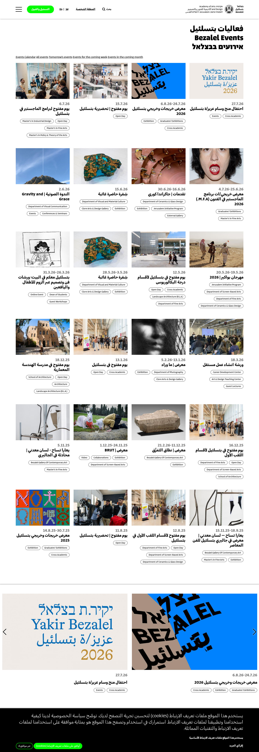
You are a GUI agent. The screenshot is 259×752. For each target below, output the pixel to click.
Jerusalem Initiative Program (168, 208)
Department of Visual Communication (47, 206)
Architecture (60, 384)
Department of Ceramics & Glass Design (163, 201)
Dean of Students (58, 294)
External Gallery (175, 215)
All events (42, 57)
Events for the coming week (90, 57)
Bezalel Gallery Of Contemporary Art (165, 457)
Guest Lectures (233, 386)
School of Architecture (39, 377)
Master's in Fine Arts (57, 128)
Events (215, 116)
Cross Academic (233, 116)
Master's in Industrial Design (36, 121)
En (61, 9)
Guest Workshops (58, 301)
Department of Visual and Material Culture (103, 201)
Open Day (120, 116)
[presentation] (194, 631)
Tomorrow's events (60, 57)
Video (84, 457)
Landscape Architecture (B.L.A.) (167, 296)
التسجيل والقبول (40, 9)
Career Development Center (227, 372)
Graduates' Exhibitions (171, 121)
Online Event (37, 294)
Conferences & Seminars (54, 213)
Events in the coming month (125, 57)
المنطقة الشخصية (85, 9)
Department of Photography (168, 372)
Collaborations (101, 457)
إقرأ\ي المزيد (236, 746)
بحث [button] (108, 9)
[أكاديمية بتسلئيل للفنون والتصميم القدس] (214, 9)
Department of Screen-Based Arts (224, 291)
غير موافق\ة (24, 746)
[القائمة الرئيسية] (19, 9)
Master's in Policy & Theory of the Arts (48, 135)
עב (67, 9)
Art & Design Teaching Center (226, 379)
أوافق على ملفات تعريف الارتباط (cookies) (58, 746)
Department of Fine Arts (228, 298)
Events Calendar (26, 57)
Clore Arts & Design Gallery (95, 208)
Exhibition (149, 121)
